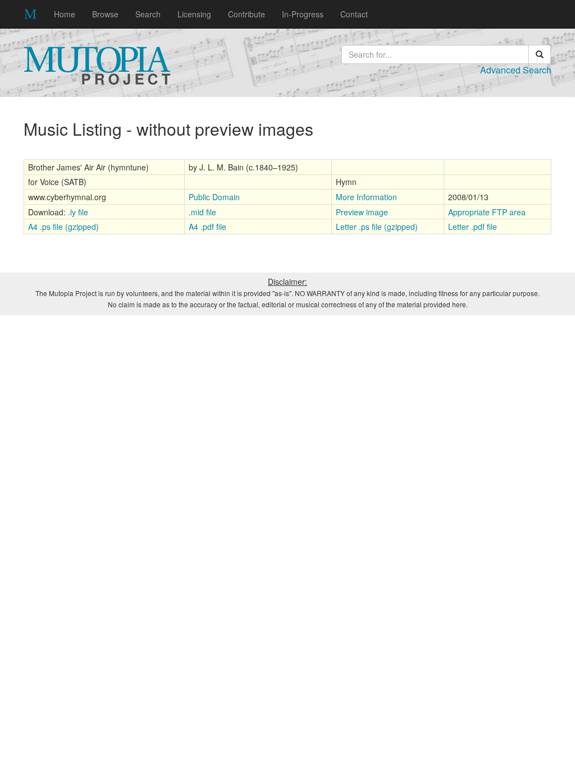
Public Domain (214, 196)
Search (148, 14)
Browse (105, 14)
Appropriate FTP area (487, 212)
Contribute (246, 14)
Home (64, 14)
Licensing (194, 14)
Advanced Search (515, 69)
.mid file (202, 212)
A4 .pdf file (207, 226)
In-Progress (302, 14)
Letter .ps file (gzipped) (377, 226)
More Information (366, 196)
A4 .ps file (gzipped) (63, 226)
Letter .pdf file (472, 226)
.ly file (78, 212)
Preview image (362, 212)
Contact (354, 14)
